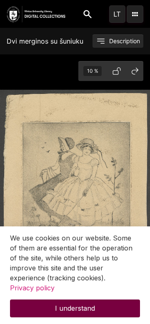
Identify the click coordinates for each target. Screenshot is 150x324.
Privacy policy (32, 288)
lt (117, 14)
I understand (75, 308)
